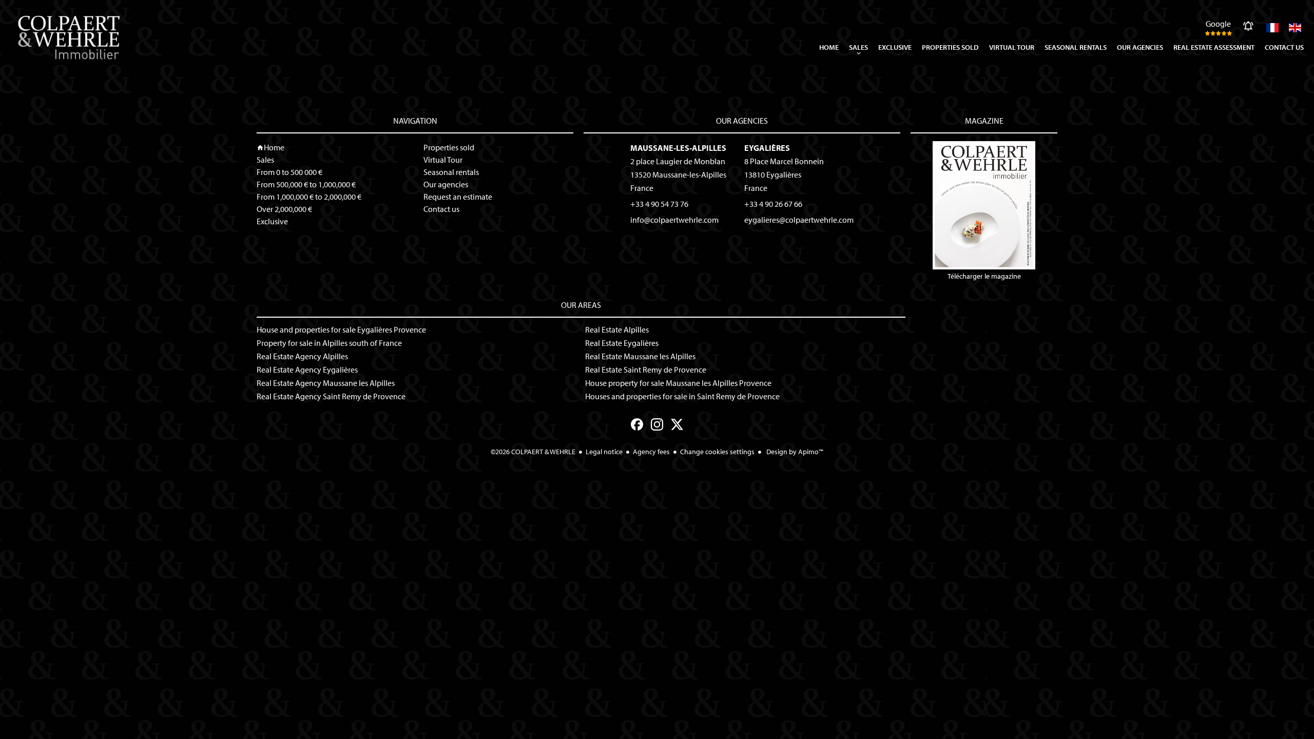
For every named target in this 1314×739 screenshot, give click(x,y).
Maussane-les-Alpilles (678, 148)
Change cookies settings (717, 451)
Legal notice (604, 451)
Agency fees (651, 451)
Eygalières (767, 148)
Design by (794, 451)
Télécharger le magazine (984, 276)
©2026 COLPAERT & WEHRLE (533, 451)
